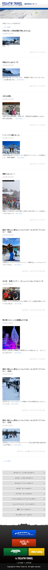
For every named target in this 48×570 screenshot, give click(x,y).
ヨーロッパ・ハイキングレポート (24, 473)
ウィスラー (42, 52)
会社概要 (20, 563)
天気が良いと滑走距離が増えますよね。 (17, 31)
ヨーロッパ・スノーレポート (24, 483)
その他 (27, 451)
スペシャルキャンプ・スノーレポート (24, 499)
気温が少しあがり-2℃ (10, 62)
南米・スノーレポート (24, 509)
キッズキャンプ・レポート (24, 515)
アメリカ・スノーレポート (24, 494)
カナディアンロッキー (38, 271)
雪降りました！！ (8, 174)
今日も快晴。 (7, 96)
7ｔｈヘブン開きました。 (11, 135)
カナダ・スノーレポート (24, 488)
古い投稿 (6, 27)
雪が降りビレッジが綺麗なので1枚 (15, 320)
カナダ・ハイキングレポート (24, 478)
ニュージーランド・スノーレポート (24, 504)
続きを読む (21, 79)
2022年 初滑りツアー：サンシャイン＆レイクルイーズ (22, 281)
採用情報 (28, 563)
